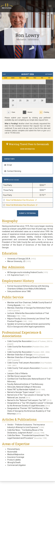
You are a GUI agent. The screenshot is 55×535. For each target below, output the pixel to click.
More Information (27, 149)
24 (13, 100)
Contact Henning (14, 171)
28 (42, 100)
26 (27, 100)
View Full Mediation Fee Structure (20, 200)
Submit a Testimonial (27, 213)
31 (13, 105)
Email (9, 165)
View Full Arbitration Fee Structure (20, 205)
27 (35, 100)
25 (20, 100)
